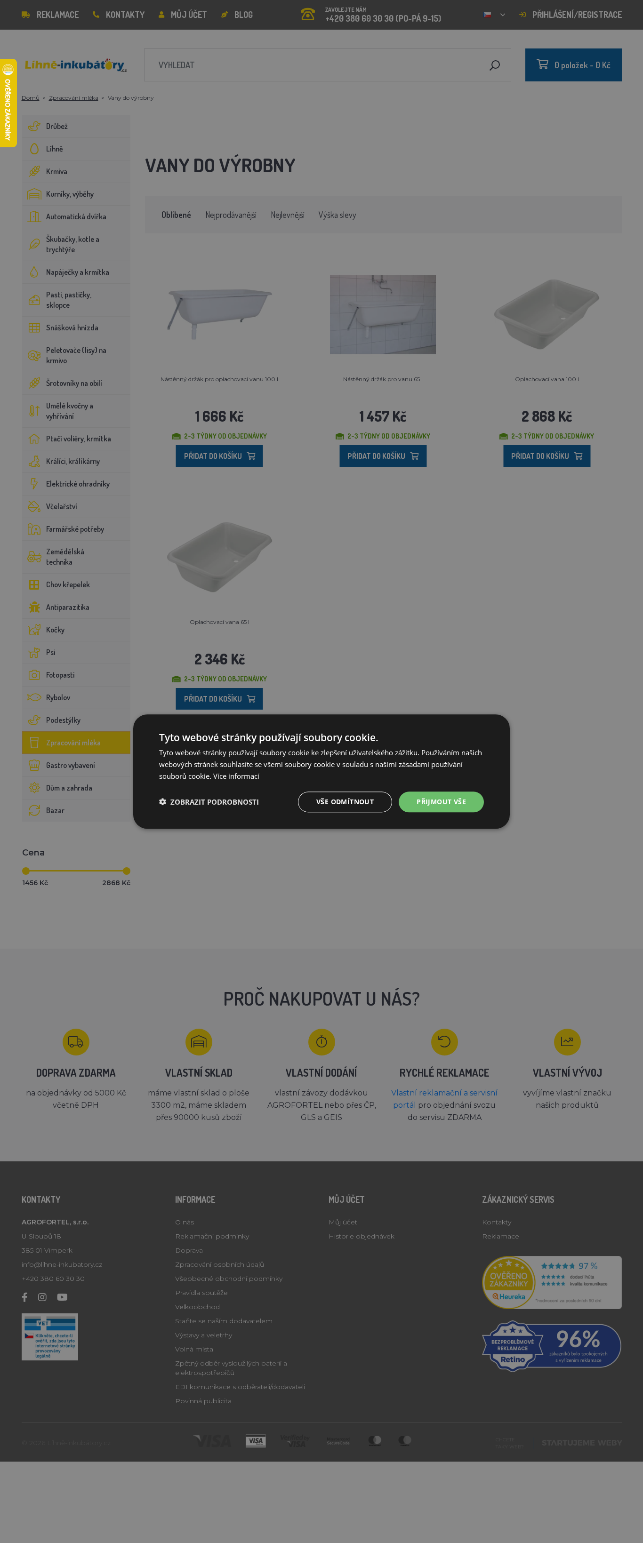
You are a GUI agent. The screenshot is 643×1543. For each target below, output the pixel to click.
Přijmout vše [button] (441, 801)
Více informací (236, 776)
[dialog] (321, 771)
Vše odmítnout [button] (345, 801)
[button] (209, 802)
